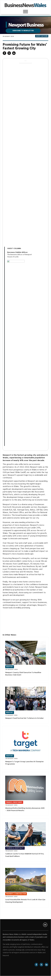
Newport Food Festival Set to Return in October (25, 703)
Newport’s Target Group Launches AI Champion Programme (25, 747)
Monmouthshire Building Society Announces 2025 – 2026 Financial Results (25, 794)
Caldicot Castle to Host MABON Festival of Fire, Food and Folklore (25, 840)
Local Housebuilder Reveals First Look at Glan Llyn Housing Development (25, 885)
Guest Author (42, 36)
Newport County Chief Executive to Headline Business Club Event (25, 658)
